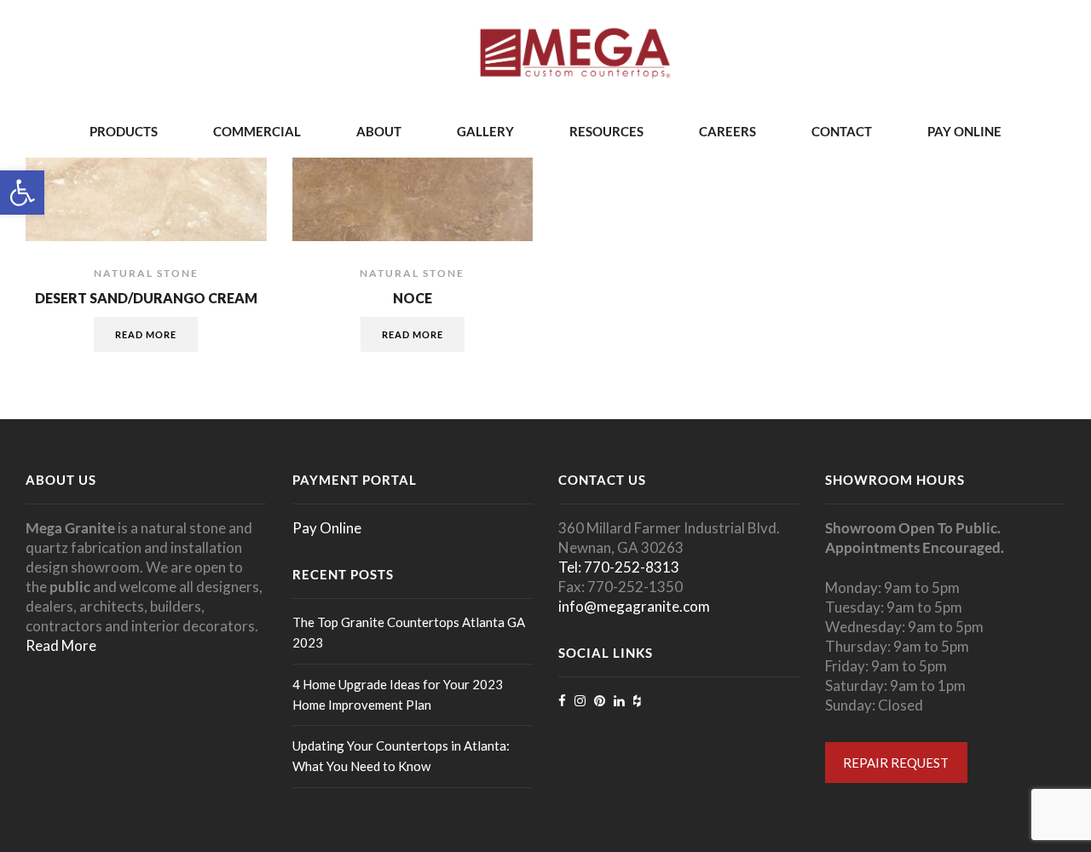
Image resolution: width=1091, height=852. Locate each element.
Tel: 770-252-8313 (618, 567)
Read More (61, 645)
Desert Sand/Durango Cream (146, 298)
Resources (606, 131)
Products (123, 131)
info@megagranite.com (634, 606)
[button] (22, 192)
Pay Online (964, 131)
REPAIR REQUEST (896, 762)
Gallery (485, 131)
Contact (841, 131)
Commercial (257, 131)
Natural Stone (146, 273)
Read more (145, 334)
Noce (412, 298)
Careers (727, 131)
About (378, 131)
